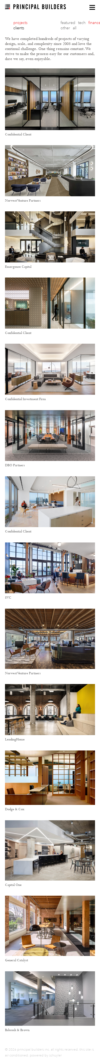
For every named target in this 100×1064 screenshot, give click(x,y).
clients (18, 28)
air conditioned (16, 1055)
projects (20, 22)
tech (82, 22)
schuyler (55, 1055)
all (74, 28)
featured (68, 22)
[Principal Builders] (35, 6)
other (65, 28)
